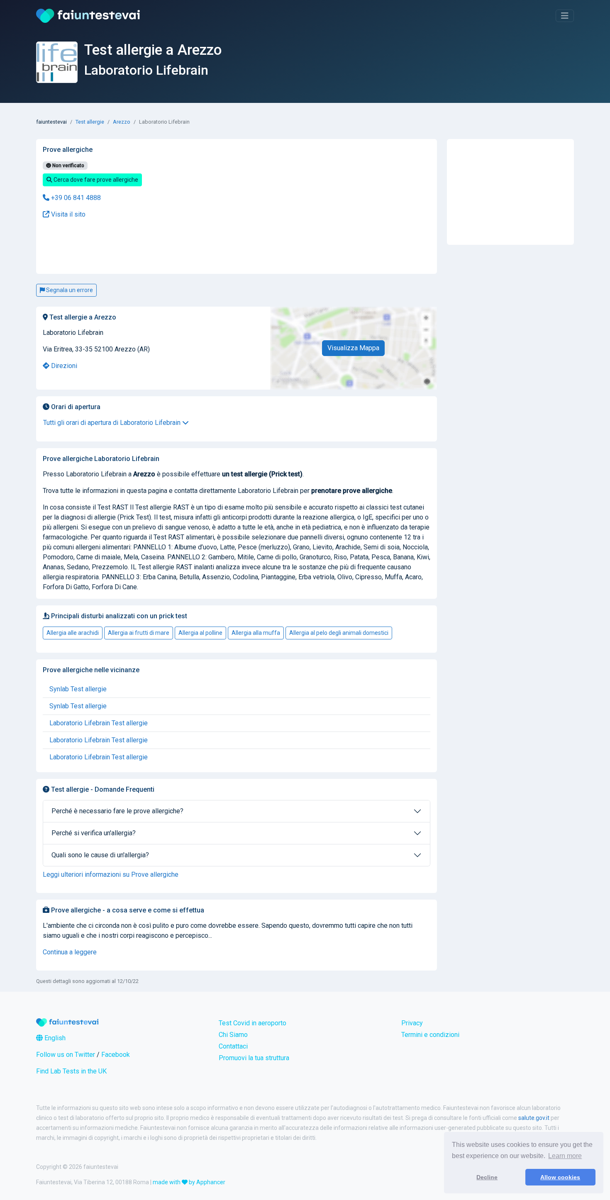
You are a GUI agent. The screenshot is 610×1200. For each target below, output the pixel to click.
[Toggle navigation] (565, 16)
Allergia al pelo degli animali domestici (338, 632)
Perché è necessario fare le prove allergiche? (117, 811)
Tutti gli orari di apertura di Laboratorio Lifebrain (112, 423)
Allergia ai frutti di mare (138, 632)
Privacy (412, 1023)
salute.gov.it (533, 1118)
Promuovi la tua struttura (254, 1058)
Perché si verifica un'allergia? (93, 833)
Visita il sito (67, 214)
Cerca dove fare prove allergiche (95, 179)
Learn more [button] (565, 1155)
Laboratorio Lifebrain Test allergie (98, 723)
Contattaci (233, 1046)
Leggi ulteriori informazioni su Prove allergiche (110, 874)
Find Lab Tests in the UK (71, 1071)
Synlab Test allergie (78, 689)
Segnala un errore (69, 290)
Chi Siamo (233, 1035)
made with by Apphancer (189, 1182)
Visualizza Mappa (353, 348)
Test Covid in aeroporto (252, 1023)
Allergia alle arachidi (72, 632)
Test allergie (90, 122)
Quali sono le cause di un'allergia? (100, 855)
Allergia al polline (200, 632)
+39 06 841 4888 (75, 198)
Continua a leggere (70, 952)
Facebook (115, 1055)
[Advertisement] (170, 246)
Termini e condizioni (430, 1035)
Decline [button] (487, 1177)
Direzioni (63, 366)
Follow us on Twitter (65, 1055)
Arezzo (121, 122)
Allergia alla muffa (256, 632)
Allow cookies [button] (560, 1177)
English (54, 1038)
